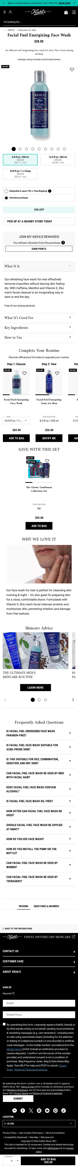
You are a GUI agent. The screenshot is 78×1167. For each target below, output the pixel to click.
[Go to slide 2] (39, 700)
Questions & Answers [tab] (46, 906)
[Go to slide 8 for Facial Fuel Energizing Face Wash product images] (58, 149)
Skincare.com (47, 1137)
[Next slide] (74, 3)
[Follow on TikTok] (63, 1110)
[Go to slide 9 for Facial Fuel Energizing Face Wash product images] (64, 149)
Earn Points (39, 248)
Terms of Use (27, 1087)
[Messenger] (15, 1110)
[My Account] (11, 12)
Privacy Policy (10, 1133)
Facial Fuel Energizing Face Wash (16, 401)
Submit (18, 1098)
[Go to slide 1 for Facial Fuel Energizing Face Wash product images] (14, 149)
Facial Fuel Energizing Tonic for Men (49, 401)
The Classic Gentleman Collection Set (39, 489)
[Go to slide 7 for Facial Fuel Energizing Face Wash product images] (52, 149)
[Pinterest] (55, 1110)
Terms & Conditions (55, 1133)
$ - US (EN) (9, 1123)
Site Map (34, 1137)
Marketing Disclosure (17, 1090)
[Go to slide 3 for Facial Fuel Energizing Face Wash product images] (26, 149)
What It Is (12, 266)
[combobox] (36, 22)
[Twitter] (31, 1110)
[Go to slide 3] (45, 700)
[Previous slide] (4, 3)
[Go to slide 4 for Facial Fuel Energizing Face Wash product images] (33, 149)
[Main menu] (74, 12)
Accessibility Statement (16, 1137)
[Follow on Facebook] (23, 1110)
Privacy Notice (21, 1093)
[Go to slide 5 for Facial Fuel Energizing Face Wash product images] (39, 149)
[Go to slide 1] (33, 700)
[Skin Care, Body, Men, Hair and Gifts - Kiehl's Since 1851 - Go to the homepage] (38, 12)
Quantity (8, 1156)
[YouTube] (47, 1110)
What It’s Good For (19, 318)
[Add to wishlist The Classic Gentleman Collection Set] (47, 461)
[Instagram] (39, 1110)
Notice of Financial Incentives (47, 1093)
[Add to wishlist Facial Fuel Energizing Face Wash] (72, 70)
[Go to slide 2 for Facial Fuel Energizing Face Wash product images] (20, 149)
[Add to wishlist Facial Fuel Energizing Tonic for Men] (57, 373)
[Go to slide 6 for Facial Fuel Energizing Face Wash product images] (45, 149)
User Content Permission (31, 1133)
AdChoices (52, 1148)
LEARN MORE (36, 687)
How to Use (13, 338)
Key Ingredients (16, 328)
